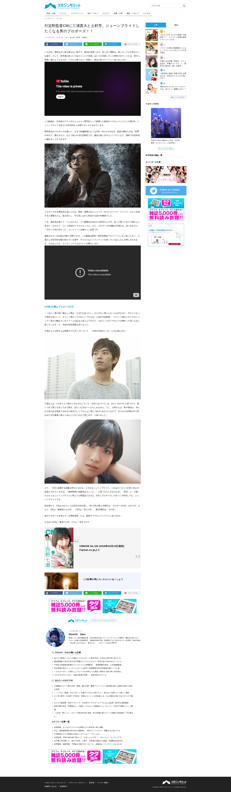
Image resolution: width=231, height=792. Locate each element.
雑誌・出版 (51, 13)
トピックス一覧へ (167, 148)
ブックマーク (113, 44)
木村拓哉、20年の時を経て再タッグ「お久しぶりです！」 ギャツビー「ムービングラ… (88, 737)
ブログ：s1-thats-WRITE (107, 643)
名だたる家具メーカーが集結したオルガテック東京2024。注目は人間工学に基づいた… (88, 658)
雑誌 (176, 25)
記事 (156, 25)
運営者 (91, 783)
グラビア (105, 13)
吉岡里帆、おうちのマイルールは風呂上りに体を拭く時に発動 (78, 727)
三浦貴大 (84, 37)
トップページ (49, 18)
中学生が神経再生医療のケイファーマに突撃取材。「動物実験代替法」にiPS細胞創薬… (88, 665)
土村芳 (78, 37)
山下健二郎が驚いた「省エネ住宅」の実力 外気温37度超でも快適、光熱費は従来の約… (89, 741)
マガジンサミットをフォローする (104, 620)
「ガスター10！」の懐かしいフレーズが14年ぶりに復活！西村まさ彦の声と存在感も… (88, 671)
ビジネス (146, 13)
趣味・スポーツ (133, 13)
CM (73, 37)
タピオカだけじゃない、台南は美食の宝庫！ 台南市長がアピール (80, 675)
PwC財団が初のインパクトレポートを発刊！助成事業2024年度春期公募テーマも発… (87, 668)
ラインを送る (93, 44)
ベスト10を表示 (178, 97)
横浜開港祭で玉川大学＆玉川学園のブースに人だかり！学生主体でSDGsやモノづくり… (88, 661)
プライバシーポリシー (77, 783)
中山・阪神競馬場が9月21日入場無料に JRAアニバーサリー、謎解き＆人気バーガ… (88, 731)
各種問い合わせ (51, 786)
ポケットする (132, 44)
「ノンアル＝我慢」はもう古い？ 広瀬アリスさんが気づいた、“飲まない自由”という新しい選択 (91, 693)
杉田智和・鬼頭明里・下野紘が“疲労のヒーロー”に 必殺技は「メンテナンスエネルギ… (89, 744)
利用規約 (63, 786)
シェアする (54, 44)
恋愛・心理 (118, 13)
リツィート (73, 44)
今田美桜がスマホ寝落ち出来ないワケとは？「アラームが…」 (78, 734)
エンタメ (63, 13)
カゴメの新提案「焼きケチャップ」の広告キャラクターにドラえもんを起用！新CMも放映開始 (91, 703)
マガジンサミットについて (55, 783)
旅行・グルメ (93, 13)
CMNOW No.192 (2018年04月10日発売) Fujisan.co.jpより (101, 548)
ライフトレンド (77, 13)
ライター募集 (102, 783)
